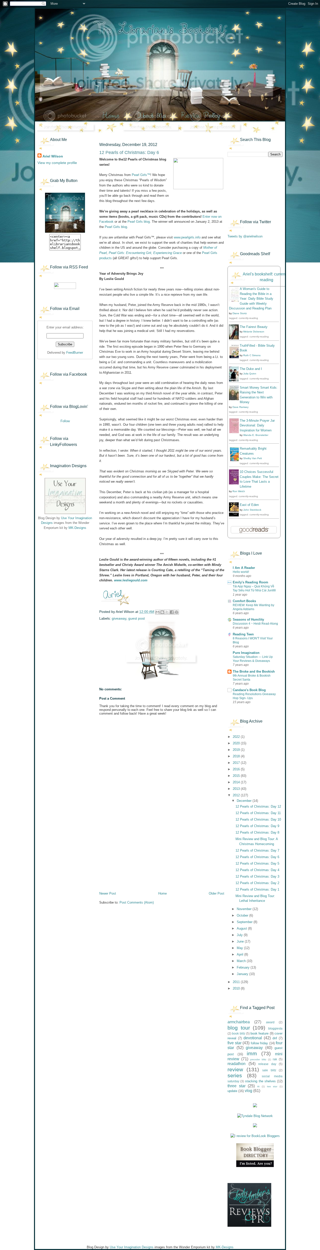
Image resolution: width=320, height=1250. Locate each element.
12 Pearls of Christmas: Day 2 (257, 883)
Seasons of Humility (248, 619)
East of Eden (249, 505)
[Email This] (157, 612)
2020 (237, 743)
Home (162, 893)
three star (237, 1086)
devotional (253, 1038)
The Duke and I (251, 369)
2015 (237, 776)
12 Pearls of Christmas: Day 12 (258, 806)
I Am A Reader (244, 568)
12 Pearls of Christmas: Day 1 (257, 889)
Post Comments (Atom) (137, 902)
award (270, 1022)
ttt (258, 1086)
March (242, 961)
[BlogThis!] (162, 612)
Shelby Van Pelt (252, 458)
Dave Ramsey (240, 407)
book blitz (238, 1033)
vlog (248, 1091)
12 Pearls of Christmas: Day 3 (257, 876)
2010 (237, 988)
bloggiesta (275, 1028)
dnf (274, 1038)
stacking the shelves (260, 1081)
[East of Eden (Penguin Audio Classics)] (235, 515)
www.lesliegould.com (131, 580)
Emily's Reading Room (250, 582)
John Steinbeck (252, 509)
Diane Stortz (239, 313)
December (244, 801)
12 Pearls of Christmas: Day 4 (257, 870)
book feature (259, 1033)
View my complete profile (57, 163)
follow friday (259, 1043)
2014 (237, 782)
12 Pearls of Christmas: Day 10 (258, 819)
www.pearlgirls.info (187, 237)
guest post (136, 618)
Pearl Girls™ (141, 175)
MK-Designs (77, 528)
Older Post (216, 893)
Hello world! (241, 572)
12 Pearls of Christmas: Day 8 (257, 832)
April (240, 954)
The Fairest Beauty (254, 327)
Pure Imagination (246, 653)
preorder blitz (258, 1059)
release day (267, 1064)
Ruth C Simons (251, 355)
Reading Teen (243, 634)
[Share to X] (167, 612)
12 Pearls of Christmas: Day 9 (257, 826)
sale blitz (269, 1070)
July (240, 935)
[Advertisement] (63, 565)
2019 (237, 750)
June (241, 941)
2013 (237, 789)
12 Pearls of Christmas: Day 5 (257, 863)
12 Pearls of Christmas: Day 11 (258, 813)
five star (235, 1043)
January (243, 974)
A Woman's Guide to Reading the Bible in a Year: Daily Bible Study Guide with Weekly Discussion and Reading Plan (251, 298)
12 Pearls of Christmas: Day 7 (257, 850)
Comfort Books (244, 601)
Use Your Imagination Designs (132, 1247)
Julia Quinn (249, 373)
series (235, 1075)
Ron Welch (238, 491)
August (242, 928)
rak (275, 1059)
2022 (237, 737)
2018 (237, 756)
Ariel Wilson (52, 156)
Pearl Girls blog (139, 221)
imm (252, 1053)
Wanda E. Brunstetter (255, 435)
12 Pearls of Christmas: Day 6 (257, 857)
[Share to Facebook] (171, 612)
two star (272, 1086)
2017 (237, 763)
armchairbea (239, 1022)
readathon (237, 1064)
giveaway (119, 618)
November (244, 909)
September (245, 922)
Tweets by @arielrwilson (245, 236)
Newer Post (107, 893)
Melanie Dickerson (253, 331)
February (243, 967)
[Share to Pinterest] (176, 612)
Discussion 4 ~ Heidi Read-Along (255, 623)
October (243, 915)
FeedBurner (74, 352)
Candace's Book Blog (249, 690)
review (235, 1069)
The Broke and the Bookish (254, 671)
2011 (237, 982)
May (240, 948)
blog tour (239, 1028)
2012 (237, 795)
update (232, 1091)
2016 (237, 769)
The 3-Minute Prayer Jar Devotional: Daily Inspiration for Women (257, 425)
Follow (65, 421)
